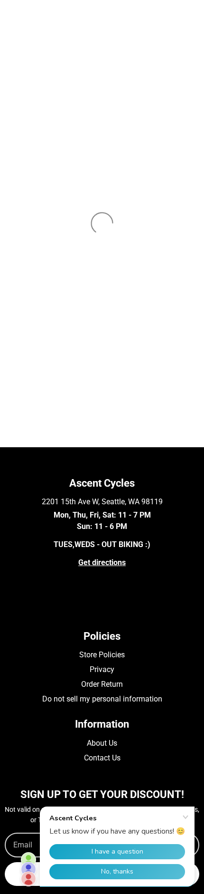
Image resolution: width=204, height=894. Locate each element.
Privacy (102, 669)
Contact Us (102, 757)
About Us (102, 743)
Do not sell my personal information (102, 698)
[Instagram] (23, 612)
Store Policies (102, 654)
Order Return (102, 684)
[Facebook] (9, 612)
